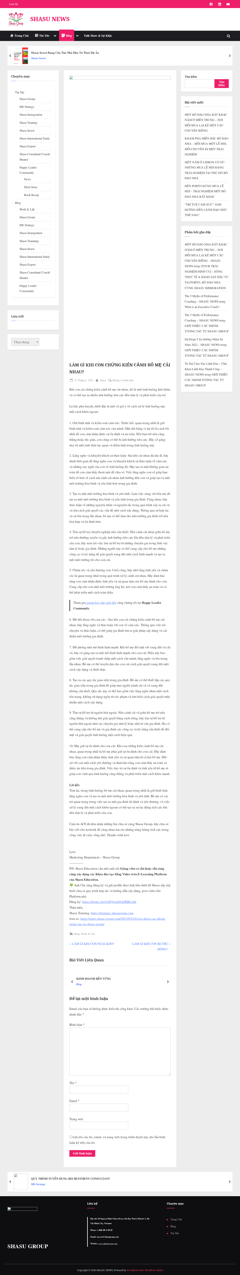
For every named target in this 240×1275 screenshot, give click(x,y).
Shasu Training (28, 123)
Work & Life (88, 934)
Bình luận (77, 1024)
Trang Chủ (176, 1219)
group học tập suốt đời (101, 602)
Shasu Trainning (29, 241)
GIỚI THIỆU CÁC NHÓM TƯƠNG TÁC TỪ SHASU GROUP (206, 379)
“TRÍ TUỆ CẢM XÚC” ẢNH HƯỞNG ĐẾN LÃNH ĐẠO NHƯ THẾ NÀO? (206, 209)
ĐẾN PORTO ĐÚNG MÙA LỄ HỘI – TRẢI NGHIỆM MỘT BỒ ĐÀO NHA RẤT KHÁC (205, 191)
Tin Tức (19, 92)
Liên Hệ (13, 4)
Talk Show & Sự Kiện (98, 35)
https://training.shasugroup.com (112, 913)
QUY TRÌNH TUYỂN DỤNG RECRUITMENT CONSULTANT (70, 1179)
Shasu (103, 380)
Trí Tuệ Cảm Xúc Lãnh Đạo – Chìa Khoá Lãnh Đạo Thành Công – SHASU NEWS (206, 369)
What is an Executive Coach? (202, 307)
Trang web (76, 1119)
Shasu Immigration (31, 115)
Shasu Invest (38, 58)
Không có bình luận (123, 380)
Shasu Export (27, 146)
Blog (77, 934)
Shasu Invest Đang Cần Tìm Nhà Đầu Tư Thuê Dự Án (65, 53)
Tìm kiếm (191, 76)
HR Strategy (27, 107)
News (27, 179)
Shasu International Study (35, 138)
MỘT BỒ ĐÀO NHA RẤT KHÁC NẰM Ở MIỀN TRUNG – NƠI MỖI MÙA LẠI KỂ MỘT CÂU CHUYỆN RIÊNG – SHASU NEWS (206, 255)
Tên (73, 1083)
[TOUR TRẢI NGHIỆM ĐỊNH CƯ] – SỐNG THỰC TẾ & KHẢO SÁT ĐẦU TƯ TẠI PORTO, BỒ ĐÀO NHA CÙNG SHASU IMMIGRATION (206, 277)
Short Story (31, 187)
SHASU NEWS (50, 19)
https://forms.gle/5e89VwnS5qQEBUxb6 (109, 902)
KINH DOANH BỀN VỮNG (93, 978)
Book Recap (31, 195)
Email (74, 1101)
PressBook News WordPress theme (145, 1270)
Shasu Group (27, 99)
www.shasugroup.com (107, 1243)
